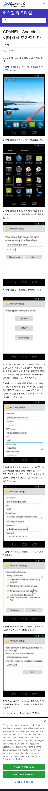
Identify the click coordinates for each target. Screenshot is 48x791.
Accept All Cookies (24, 767)
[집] (14, 4)
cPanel (12, 51)
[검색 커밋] (5, 20)
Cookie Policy (15, 759)
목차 (6, 44)
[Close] (45, 721)
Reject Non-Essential (24, 774)
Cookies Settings (24, 782)
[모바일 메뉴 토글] (44, 4)
